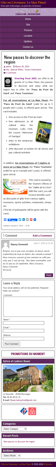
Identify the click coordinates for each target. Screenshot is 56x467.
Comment (7, 295)
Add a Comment (42, 235)
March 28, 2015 (22, 66)
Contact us (28, 47)
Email (6, 327)
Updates (28, 41)
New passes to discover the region (27, 60)
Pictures (28, 30)
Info (7, 69)
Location (28, 35)
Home (28, 19)
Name (6, 319)
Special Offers (16, 69)
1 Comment (11, 73)
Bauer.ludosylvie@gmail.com (23, 400)
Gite (28, 24)
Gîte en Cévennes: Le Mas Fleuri (23, 2)
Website (7, 335)
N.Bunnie (48, 464)
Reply (48, 275)
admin (8, 66)
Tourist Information (33, 69)
